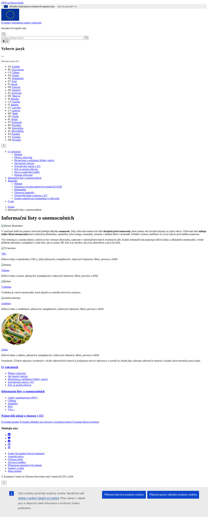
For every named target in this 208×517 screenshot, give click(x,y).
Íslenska (15, 98)
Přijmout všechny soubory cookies (124, 494)
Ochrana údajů (15, 459)
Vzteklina (6, 287)
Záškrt (4, 349)
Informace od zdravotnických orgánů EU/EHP (38, 186)
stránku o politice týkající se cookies (38, 498)
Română (16, 125)
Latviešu (16, 107)
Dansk (15, 75)
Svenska (16, 137)
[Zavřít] (2, 56)
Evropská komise (10, 422)
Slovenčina (17, 128)
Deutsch (16, 90)
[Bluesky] (9, 438)
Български (18, 69)
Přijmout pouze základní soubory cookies (173, 494)
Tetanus (5, 270)
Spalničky (13, 403)
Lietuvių (16, 110)
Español (16, 134)
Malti (15, 113)
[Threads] (9, 448)
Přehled (18, 154)
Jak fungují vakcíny (24, 163)
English (16, 66)
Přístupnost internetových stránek (25, 465)
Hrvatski (16, 139)
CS (6, 41)
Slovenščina (17, 131)
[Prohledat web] (3, 34)
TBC (3, 253)
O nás (11, 201)
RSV (10, 406)
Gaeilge (16, 101)
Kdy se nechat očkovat (26, 169)
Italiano (15, 104)
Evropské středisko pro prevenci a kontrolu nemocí (46, 422)
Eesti (14, 81)
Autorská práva (16, 456)
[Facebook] (9, 441)
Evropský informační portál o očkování (21, 22)
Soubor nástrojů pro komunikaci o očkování (36, 198)
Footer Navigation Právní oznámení (26, 453)
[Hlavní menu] (3, 146)
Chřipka (12, 400)
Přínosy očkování (23, 157)
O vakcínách (14, 151)
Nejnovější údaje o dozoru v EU (30, 195)
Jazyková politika (17, 462)
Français (16, 87)
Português (17, 122)
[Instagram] (9, 444)
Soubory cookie (16, 468)
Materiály (13, 180)
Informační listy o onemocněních (24, 178)
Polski (14, 119)
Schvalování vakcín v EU (27, 166)
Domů (11, 206)
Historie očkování (23, 175)
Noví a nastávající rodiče (27, 172)
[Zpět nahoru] (4, 483)
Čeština (15, 72)
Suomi (14, 84)
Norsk (15, 116)
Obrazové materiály (24, 192)
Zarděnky (6, 303)
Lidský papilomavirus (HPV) (23, 397)
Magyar (16, 96)
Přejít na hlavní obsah (12, 2)
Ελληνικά (16, 93)
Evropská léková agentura (85, 422)
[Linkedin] (9, 435)
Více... (11, 409)
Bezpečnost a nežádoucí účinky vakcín (34, 160)
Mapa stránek (15, 471)
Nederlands (18, 78)
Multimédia (20, 189)
